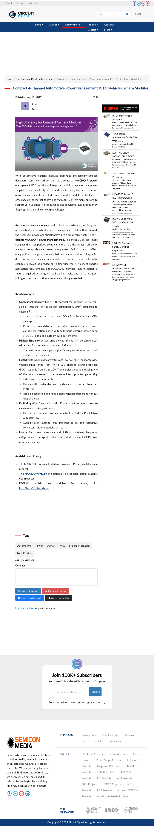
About (9, 3)
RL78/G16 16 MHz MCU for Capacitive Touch (122, 222)
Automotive (24, 545)
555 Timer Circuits (92, 754)
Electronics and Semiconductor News (34, 79)
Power (39, 545)
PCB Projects (104, 790)
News (38, 24)
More (107, 29)
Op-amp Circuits (118, 754)
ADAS (50, 545)
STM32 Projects (106, 772)
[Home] (24, 14)
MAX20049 (30, 464)
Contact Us (98, 741)
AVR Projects (124, 778)
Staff (34, 104)
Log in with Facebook (31, 598)
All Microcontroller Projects (112, 796)
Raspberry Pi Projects (109, 766)
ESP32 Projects (112, 784)
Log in (137, 14)
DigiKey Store (72, 24)
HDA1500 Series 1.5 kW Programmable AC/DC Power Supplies (124, 198)
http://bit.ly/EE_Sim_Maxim (34, 488)
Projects (92, 24)
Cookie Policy (111, 735)
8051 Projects (90, 784)
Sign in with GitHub (60, 598)
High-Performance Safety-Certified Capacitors (122, 247)
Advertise (32, 3)
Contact (20, 3)
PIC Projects (104, 778)
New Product (24, 553)
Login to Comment (29, 591)
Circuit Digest (76, 822)
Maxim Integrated (79, 545)
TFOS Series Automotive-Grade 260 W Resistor (124, 137)
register (30, 608)
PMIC (61, 545)
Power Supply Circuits (108, 760)
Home (10, 79)
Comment (21, 565)
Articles (53, 24)
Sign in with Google (57, 591)
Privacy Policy (90, 735)
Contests (109, 24)
